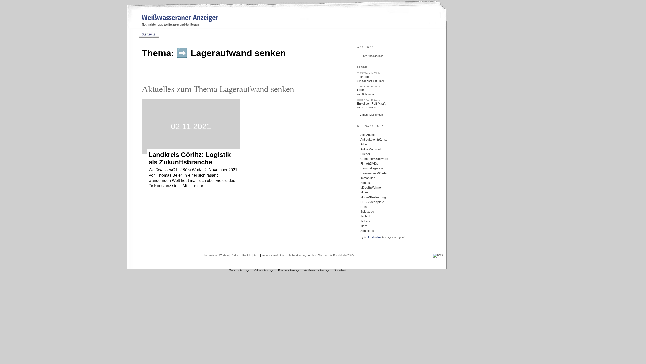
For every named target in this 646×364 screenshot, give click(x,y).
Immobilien (367, 178)
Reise (364, 207)
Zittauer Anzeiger (264, 270)
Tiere (363, 226)
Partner (235, 255)
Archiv (312, 255)
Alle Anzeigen (369, 135)
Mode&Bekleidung (373, 197)
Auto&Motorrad (370, 149)
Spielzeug (367, 211)
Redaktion (210, 255)
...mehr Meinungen (371, 114)
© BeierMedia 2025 (342, 255)
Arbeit (364, 144)
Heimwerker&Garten (374, 173)
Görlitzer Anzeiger (240, 270)
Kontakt (247, 255)
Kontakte (366, 183)
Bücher (365, 154)
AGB (256, 255)
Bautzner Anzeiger (289, 270)
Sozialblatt (340, 270)
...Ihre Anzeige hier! (372, 56)
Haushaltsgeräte (371, 168)
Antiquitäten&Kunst (373, 139)
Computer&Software (374, 159)
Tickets (365, 221)
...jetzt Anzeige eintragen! (382, 237)
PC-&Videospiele (372, 202)
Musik (364, 192)
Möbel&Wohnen (371, 187)
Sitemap (323, 255)
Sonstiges (367, 231)
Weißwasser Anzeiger (317, 270)
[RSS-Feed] (438, 255)
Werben (224, 255)
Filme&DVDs (369, 163)
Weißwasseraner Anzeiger (180, 17)
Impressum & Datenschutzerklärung (284, 255)
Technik (365, 216)
